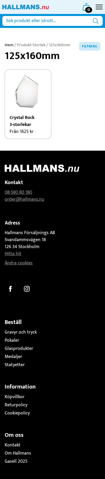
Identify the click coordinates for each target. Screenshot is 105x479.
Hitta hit (13, 254)
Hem (9, 45)
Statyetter (15, 365)
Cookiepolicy (17, 413)
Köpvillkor (14, 397)
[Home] (25, 7)
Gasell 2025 (16, 461)
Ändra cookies (19, 263)
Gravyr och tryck (21, 332)
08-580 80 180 (18, 192)
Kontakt (12, 445)
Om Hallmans (18, 453)
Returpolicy (16, 405)
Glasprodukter (19, 348)
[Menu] (99, 7)
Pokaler (12, 340)
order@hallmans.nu (24, 199)
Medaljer (13, 357)
